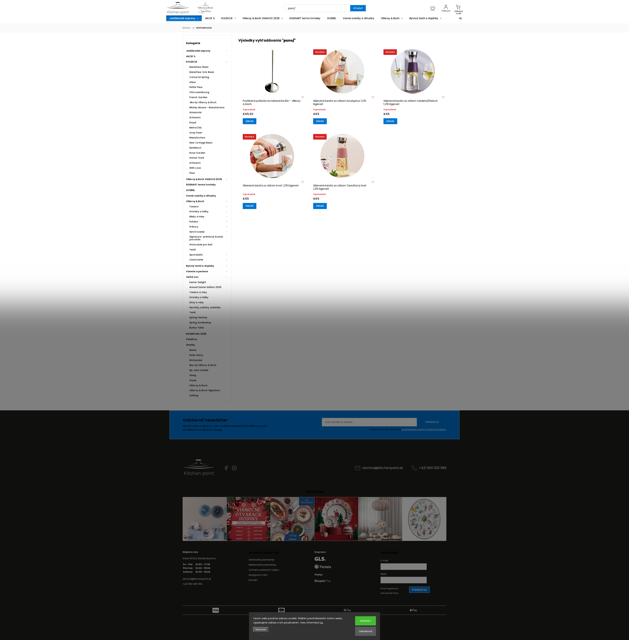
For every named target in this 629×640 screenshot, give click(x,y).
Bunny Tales (196, 327)
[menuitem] (184, 18)
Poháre (193, 221)
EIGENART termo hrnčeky (201, 184)
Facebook (226, 468)
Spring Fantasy (198, 317)
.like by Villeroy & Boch (202, 102)
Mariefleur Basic (199, 67)
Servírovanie (196, 231)
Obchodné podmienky (261, 559)
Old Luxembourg (199, 92)
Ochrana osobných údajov (264, 570)
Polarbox (191, 339)
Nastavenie (260, 629)
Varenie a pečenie (197, 271)
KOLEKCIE (191, 61)
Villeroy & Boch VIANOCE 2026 (204, 179)
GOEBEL (190, 190)
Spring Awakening (200, 322)
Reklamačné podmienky (262, 564)
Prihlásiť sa (432, 422)
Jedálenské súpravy (198, 50)
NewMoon (195, 147)
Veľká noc (192, 277)
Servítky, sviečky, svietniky (204, 307)
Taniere (194, 206)
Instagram (234, 468)
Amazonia (195, 112)
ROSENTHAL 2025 (196, 333)
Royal (192, 122)
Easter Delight (197, 282)
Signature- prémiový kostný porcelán (206, 238)
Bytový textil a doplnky (200, 265)
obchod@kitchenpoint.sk (382, 468)
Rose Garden (197, 152)
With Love (195, 168)
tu (321, 622)
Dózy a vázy (196, 302)
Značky (190, 344)
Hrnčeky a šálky (199, 211)
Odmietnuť (365, 631)
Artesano (195, 117)
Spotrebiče (196, 254)
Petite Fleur (196, 87)
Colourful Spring (199, 77)
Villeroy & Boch (195, 201)
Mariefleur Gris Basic (201, 72)
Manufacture (197, 137)
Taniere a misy (198, 292)
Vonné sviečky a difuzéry (201, 195)
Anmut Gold (196, 157)
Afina (192, 82)
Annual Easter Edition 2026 (205, 287)
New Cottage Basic (201, 142)
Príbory (193, 226)
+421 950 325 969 (432, 468)
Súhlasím (365, 620)
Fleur (192, 173)
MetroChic (195, 127)
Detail (249, 121)
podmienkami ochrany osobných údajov (423, 429)
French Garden (198, 97)
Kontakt (253, 580)
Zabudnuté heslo (390, 593)
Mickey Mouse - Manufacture (207, 107)
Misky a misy (196, 216)
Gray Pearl (195, 132)
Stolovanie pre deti (200, 244)
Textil (192, 249)
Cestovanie (196, 259)
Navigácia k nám (258, 575)
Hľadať (358, 8)
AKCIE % (191, 56)
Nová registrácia (389, 588)
